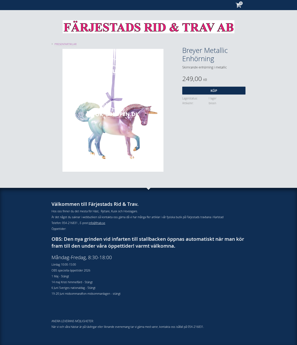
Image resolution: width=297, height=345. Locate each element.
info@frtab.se (97, 223)
